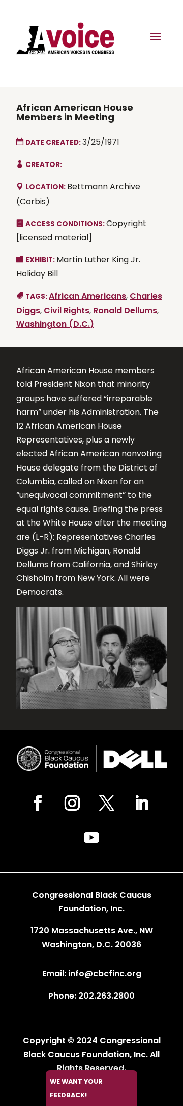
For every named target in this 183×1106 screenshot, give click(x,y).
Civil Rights (66, 310)
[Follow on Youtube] (91, 837)
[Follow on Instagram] (72, 803)
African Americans (87, 296)
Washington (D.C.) (55, 324)
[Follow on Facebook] (37, 803)
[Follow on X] (107, 803)
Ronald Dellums (125, 310)
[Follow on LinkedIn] (141, 803)
